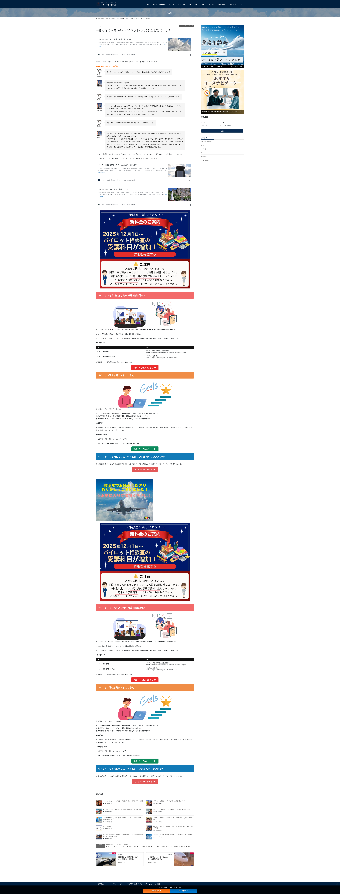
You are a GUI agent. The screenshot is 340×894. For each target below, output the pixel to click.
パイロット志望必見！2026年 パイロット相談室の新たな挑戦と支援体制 (172, 818)
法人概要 (157, 884)
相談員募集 (100, 884)
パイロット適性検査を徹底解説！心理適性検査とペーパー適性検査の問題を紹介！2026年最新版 (123, 835)
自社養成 (169, 847)
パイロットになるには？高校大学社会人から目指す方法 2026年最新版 (172, 834)
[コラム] (106, 859)
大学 (140, 847)
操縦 (149, 847)
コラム (120, 844)
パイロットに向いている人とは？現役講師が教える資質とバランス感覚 (123, 801)
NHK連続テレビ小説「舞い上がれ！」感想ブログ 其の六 (158, 858)
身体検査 (176, 847)
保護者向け (126, 844)
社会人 (154, 847)
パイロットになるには (120, 847)
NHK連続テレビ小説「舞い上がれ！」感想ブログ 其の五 (128, 858)
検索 (222, 131)
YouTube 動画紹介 (206, 141)
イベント (203, 149)
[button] (144, 367)
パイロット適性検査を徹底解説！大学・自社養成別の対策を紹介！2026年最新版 (173, 827)
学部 (144, 847)
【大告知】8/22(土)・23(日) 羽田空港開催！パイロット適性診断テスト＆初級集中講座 (123, 818)
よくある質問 (107, 826)
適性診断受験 (155, 891)
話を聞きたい (183, 891)
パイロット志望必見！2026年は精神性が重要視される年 (169, 801)
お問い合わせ (148, 884)
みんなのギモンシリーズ (186, 26)
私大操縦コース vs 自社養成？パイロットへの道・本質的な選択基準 (122, 809)
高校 (189, 847)
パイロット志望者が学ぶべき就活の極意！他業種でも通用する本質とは (173, 809)
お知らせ (203, 145)
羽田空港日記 (205, 160)
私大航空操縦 (161, 847)
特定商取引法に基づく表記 (134, 884)
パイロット (110, 847)
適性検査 (183, 847)
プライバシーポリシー (118, 884)
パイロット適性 (132, 847)
